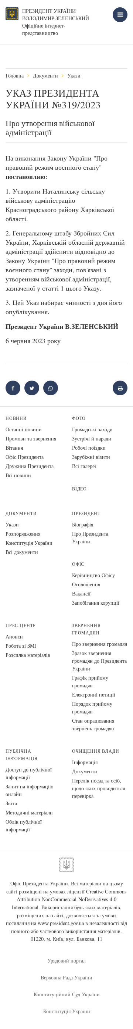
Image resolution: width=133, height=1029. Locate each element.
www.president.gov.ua (61, 923)
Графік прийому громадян (90, 681)
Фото (79, 418)
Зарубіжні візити (91, 456)
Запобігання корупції (95, 602)
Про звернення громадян (99, 643)
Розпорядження (23, 533)
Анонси (14, 636)
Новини (16, 418)
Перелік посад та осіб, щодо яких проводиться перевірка (98, 788)
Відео (79, 489)
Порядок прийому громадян (92, 707)
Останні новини (24, 429)
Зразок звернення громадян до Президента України (99, 661)
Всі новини (18, 475)
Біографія (82, 524)
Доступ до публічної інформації (29, 773)
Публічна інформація (22, 754)
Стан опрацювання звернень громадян (93, 724)
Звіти (11, 803)
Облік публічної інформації (24, 825)
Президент (86, 513)
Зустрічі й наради (91, 438)
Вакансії (81, 593)
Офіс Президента (25, 456)
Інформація (85, 762)
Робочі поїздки (89, 447)
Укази (74, 75)
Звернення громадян (86, 629)
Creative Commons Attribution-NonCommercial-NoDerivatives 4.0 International (69, 899)
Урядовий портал (66, 960)
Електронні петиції (93, 694)
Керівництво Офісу (93, 575)
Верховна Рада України (66, 977)
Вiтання (14, 447)
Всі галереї (84, 466)
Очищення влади (95, 751)
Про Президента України (90, 537)
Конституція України (29, 542)
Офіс (78, 564)
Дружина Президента (30, 466)
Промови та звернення (31, 438)
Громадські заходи (92, 429)
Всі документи (22, 551)
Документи (45, 75)
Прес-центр (21, 625)
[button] (31, 388)
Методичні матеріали (29, 812)
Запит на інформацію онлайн (29, 790)
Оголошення (86, 584)
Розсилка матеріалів (28, 654)
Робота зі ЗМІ (21, 645)
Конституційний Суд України (67, 994)
